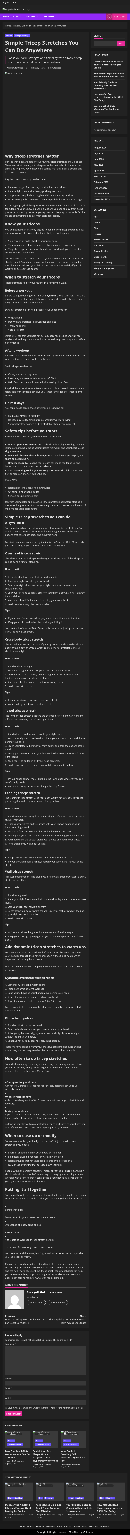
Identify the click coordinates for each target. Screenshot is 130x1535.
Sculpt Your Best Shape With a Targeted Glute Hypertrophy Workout (45, 1456)
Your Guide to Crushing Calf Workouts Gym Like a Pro (73, 1456)
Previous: (25, 1319)
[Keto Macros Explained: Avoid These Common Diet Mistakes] (50, 1492)
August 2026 (100, 147)
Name (8, 1378)
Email (8, 1388)
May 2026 (98, 165)
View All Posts (57, 1302)
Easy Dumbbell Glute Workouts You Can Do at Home (17, 1454)
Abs (96, 216)
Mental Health (101, 239)
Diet (96, 228)
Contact (68, 1526)
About (59, 1526)
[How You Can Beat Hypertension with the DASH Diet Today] (111, 1492)
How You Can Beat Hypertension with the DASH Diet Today (108, 97)
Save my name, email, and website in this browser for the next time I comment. (45, 1407)
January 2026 (100, 187)
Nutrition (32, 16)
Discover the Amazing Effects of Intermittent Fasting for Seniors (109, 64)
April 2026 (99, 170)
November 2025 (102, 199)
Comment (10, 1344)
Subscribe (120, 16)
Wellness (49, 16)
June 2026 (99, 159)
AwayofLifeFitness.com (17, 68)
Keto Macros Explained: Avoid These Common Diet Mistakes (49, 1508)
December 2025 (101, 193)
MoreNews (74, 1532)
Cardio (97, 222)
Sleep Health (100, 256)
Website (9, 1398)
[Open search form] (103, 16)
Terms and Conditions (98, 1526)
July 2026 (98, 153)
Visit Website (36, 1302)
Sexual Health (101, 251)
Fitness (17, 16)
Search (98, 35)
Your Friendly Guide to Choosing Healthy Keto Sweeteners (105, 85)
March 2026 (99, 176)
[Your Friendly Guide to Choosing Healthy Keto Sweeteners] (80, 1492)
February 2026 (101, 182)
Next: (67, 1319)
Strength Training (21, 36)
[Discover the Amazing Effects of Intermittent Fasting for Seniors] (19, 1492)
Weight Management (105, 268)
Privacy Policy (80, 1526)
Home (6, 16)
